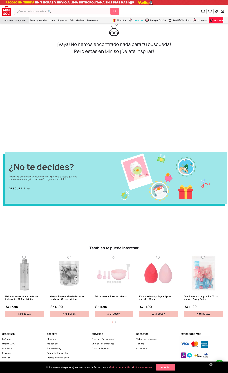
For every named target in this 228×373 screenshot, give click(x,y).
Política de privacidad (121, 367)
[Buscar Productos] (115, 11)
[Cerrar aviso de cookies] (211, 364)
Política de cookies (142, 367)
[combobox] (66, 11)
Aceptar (165, 367)
